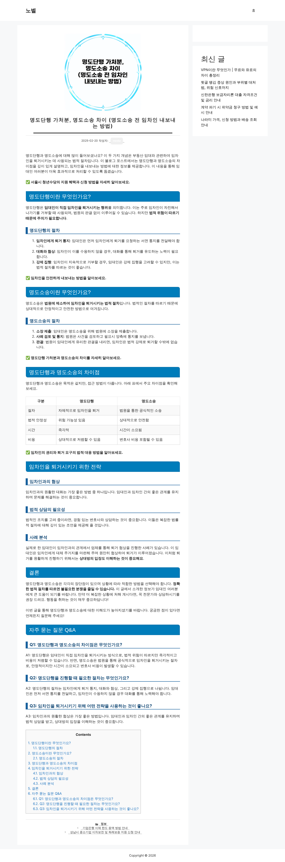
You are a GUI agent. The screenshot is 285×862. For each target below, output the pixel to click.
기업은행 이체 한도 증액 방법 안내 (105, 828)
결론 (33, 788)
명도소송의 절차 (48, 758)
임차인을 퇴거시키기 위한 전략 (53, 768)
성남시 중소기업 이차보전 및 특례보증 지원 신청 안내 (105, 832)
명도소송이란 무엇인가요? (49, 753)
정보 (104, 823)
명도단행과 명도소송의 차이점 (52, 763)
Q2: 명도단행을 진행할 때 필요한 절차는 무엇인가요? (76, 804)
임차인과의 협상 (48, 773)
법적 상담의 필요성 (50, 778)
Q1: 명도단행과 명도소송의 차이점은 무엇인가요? (73, 799)
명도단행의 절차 (48, 748)
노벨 (31, 10)
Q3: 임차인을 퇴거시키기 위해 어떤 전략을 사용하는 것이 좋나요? (86, 809)
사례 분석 (43, 783)
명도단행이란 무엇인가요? (49, 743)
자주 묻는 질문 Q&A (45, 793)
